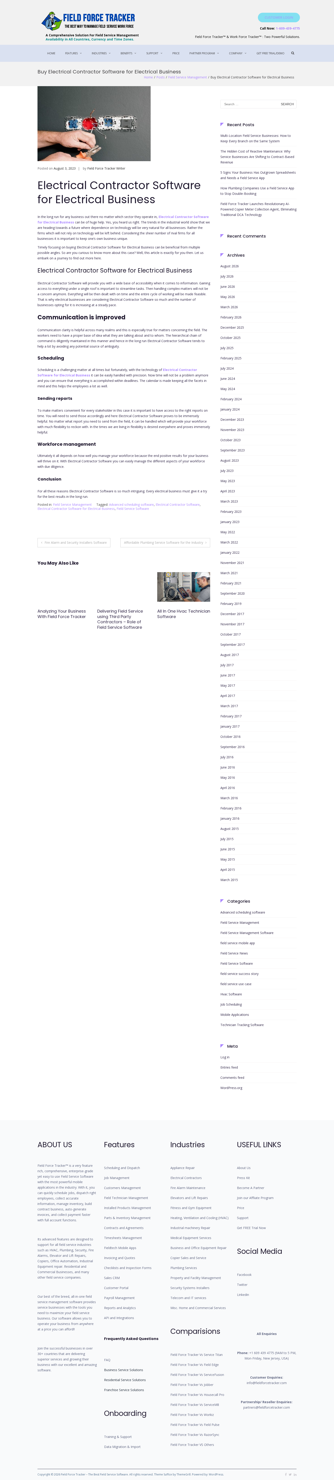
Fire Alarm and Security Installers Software (76, 542)
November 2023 (232, 430)
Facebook (244, 1274)
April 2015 (227, 869)
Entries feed (229, 1067)
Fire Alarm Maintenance (187, 1188)
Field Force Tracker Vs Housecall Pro (197, 1394)
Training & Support (118, 1437)
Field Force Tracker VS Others (192, 1444)
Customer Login (279, 17)
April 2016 (227, 788)
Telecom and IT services (188, 1298)
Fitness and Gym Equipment (191, 1208)
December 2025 (232, 327)
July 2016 (227, 757)
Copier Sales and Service (188, 1258)
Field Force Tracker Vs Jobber (191, 1384)
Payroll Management (119, 1298)
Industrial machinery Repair (190, 1228)
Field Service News (234, 953)
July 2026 (227, 276)
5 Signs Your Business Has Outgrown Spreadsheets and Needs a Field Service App (258, 175)
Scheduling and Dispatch (122, 1168)
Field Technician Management (126, 1198)
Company (235, 53)
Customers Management (122, 1188)
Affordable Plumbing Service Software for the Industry (163, 542)
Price (175, 53)
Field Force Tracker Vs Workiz (192, 1414)
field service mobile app (237, 943)
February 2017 (231, 716)
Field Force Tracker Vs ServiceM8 (194, 1404)
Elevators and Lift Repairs (189, 1198)
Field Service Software (133, 508)
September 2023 (232, 450)
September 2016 (232, 747)
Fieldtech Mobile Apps (120, 1248)
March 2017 (229, 706)
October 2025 (230, 338)
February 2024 (231, 399)
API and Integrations (119, 1318)
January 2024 (229, 409)
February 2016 (231, 808)
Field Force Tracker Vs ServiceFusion (197, 1374)
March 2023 (229, 501)
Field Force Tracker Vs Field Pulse (194, 1424)
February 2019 (231, 603)
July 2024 (227, 368)
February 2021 (231, 583)
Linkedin (243, 1294)
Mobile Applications (234, 1014)
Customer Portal (116, 1288)
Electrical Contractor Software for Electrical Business (76, 508)
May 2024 (227, 389)
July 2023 (227, 470)
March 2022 (229, 542)
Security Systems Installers (189, 1288)
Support (152, 53)
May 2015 (227, 859)
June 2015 (227, 849)
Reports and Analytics (120, 1308)
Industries (99, 53)
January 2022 (229, 552)
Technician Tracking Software (242, 1025)
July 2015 (227, 839)
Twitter (242, 1284)
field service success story (239, 974)
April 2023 (227, 491)
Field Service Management (187, 77)
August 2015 (229, 828)
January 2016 (229, 818)
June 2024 (227, 378)
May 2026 (227, 297)
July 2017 (227, 665)
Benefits (126, 53)
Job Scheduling (231, 1004)
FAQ (107, 1360)
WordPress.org (231, 1088)
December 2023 (232, 419)
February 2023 (231, 511)
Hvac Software (231, 994)
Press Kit (243, 1178)
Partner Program (202, 53)
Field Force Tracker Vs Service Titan (196, 1354)
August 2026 (229, 266)
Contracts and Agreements (124, 1228)
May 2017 (227, 685)
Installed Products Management (127, 1208)
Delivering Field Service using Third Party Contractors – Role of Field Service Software (60, 619)
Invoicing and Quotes (119, 1258)
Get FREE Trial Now (251, 1228)
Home (51, 53)
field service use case (236, 984)
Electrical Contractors (186, 1178)
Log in (224, 1057)
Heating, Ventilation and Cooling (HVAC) (199, 1218)
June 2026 (227, 286)
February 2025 (231, 358)
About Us (244, 1168)
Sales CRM (112, 1278)
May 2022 (227, 532)
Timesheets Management (123, 1238)
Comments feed (232, 1077)
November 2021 (232, 563)
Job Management (117, 1178)
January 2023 (229, 522)
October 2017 (230, 634)
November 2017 (232, 624)
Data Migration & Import (122, 1447)
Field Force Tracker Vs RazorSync (194, 1434)
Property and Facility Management (195, 1278)
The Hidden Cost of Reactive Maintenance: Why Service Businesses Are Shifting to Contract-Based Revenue (257, 156)
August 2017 (229, 655)
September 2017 (232, 644)
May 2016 (227, 777)
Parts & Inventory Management (127, 1218)
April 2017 (227, 696)
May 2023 (227, 481)
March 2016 (229, 798)
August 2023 (229, 460)
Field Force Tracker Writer (106, 168)
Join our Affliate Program (255, 1198)
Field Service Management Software (247, 933)
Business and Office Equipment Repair (198, 1248)
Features (71, 53)
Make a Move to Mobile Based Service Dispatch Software (181, 616)
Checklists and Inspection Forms (128, 1268)
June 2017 (227, 675)
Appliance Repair (182, 1168)
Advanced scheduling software (131, 504)
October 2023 (230, 440)
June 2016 (227, 767)
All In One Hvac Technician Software (123, 613)
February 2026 (231, 317)
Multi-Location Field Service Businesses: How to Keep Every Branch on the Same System (255, 138)
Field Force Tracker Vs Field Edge (194, 1364)
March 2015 (229, 880)
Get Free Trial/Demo (270, 53)
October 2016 (230, 736)
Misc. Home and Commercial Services (198, 1308)
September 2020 (232, 593)
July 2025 (227, 348)
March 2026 (229, 307)
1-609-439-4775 (288, 28)
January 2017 (229, 726)
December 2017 (232, 614)
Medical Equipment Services (190, 1238)
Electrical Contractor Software (178, 504)
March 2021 (229, 573)
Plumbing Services (183, 1268)
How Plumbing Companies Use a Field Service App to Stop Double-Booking (257, 191)
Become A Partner (250, 1188)
